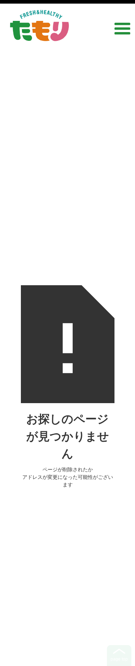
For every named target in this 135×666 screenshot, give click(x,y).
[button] (122, 26)
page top (119, 659)
